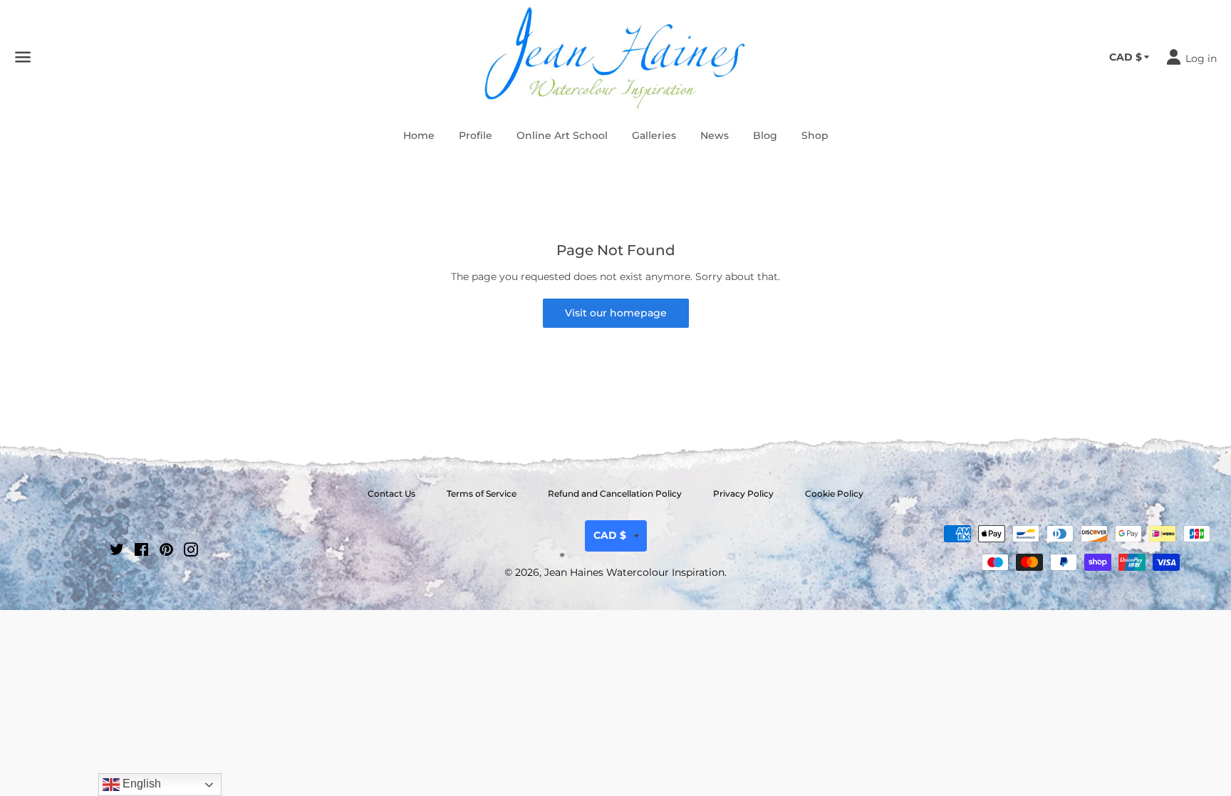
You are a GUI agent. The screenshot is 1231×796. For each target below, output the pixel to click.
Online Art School (562, 135)
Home (419, 135)
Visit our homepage (616, 312)
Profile (475, 135)
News (714, 135)
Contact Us (391, 493)
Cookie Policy (834, 493)
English (140, 783)
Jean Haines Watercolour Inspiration (634, 572)
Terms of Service (481, 493)
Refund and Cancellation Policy (615, 493)
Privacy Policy (743, 493)
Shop (815, 135)
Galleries (654, 135)
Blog (765, 135)
